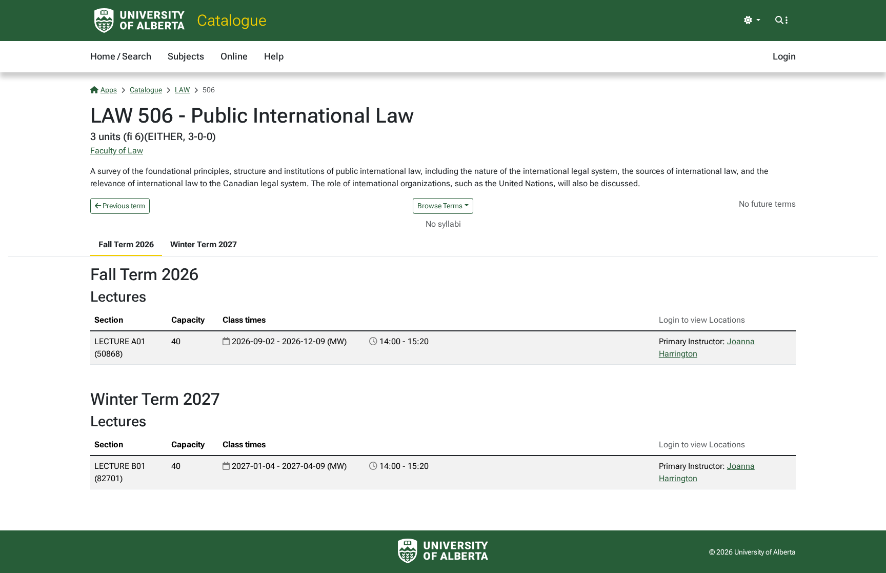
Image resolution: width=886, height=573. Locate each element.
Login (784, 56)
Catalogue (232, 20)
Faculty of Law (116, 150)
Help (274, 56)
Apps (108, 90)
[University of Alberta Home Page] (139, 20)
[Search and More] (781, 20)
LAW (182, 90)
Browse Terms (439, 206)
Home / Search (120, 56)
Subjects (186, 56)
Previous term (123, 206)
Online (234, 56)
